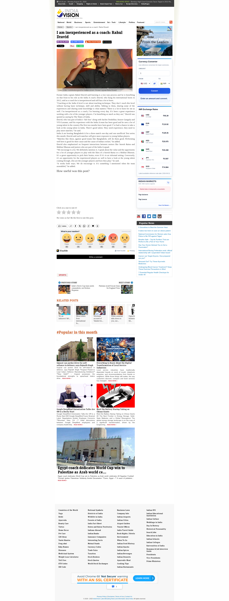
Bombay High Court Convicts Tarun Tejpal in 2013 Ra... (151, 2)
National (61, 22)
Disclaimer (110, 596)
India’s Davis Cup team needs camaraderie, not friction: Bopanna (83, 288)
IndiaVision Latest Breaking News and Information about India (113, 599)
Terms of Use (119, 596)
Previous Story (69, 283)
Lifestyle (122, 22)
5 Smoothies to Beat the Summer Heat (153, 227)
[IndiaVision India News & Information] (70, 14)
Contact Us (128, 596)
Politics (132, 22)
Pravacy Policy (101, 596)
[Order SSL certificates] (114, 583)
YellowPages (145, 4)
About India (61, 4)
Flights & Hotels (91, 4)
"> (85, 46)
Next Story (124, 283)
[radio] (59, 213)
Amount (142, 68)
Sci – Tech (111, 22)
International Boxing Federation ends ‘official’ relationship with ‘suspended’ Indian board (155, 252)
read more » (66, 378)
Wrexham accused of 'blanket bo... (98, 318)
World (69, 22)
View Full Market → (164, 205)
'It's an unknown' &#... (64, 317)
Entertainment (99, 22)
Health (71, 4)
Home (60, 27)
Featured (140, 22)
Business (78, 22)
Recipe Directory (132, 4)
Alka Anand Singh (94, 42)
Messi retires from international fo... (81, 319)
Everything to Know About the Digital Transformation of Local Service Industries (114, 365)
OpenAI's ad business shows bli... (134, 318)
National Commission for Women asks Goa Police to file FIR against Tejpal (154, 235)
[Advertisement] (130, 13)
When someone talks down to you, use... (117, 318)
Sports (88, 22)
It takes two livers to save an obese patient (154, 231)
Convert (154, 91)
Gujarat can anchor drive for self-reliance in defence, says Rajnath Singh (75, 364)
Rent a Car (119, 4)
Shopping (80, 4)
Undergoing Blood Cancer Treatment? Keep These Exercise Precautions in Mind (155, 268)
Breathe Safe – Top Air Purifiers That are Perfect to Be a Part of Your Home (153, 241)
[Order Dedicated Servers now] (154, 55)
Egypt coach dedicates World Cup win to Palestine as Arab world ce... (91, 470)
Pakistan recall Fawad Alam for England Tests (109, 287)
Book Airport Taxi (106, 4)
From (141, 79)
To (159, 79)
